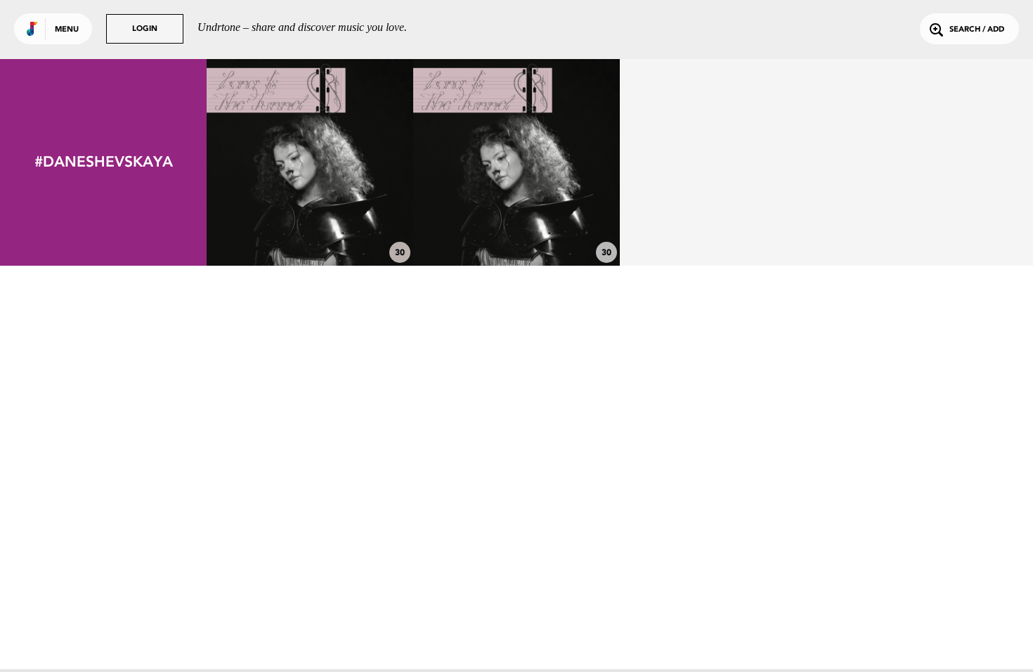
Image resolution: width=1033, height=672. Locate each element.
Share (353, 162)
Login (144, 29)
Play (309, 162)
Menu (67, 30)
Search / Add (976, 30)
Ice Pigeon (516, 227)
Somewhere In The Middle (310, 227)
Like (266, 162)
